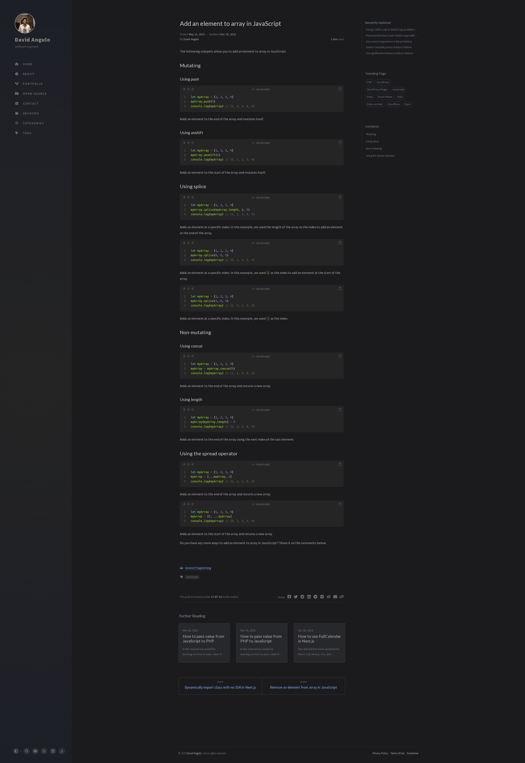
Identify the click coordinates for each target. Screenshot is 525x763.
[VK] (322, 596)
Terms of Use (397, 753)
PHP (369, 82)
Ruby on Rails (375, 104)
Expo (408, 104)
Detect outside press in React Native (389, 47)
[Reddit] (303, 596)
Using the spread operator (380, 155)
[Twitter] (296, 596)
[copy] (340, 89)
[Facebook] (290, 596)
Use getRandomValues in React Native (389, 53)
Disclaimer (412, 753)
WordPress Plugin (377, 89)
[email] (35, 751)
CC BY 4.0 (217, 597)
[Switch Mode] (16, 751)
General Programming (198, 568)
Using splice (372, 141)
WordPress (383, 82)
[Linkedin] (309, 596)
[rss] (44, 751)
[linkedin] (53, 751)
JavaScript (192, 577)
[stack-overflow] (62, 751)
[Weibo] (329, 596)
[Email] (336, 596)
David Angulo (32, 39)
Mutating (371, 134)
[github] (26, 751)
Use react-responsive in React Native (389, 41)
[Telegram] (316, 596)
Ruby (370, 97)
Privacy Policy (380, 753)
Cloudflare (393, 104)
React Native (385, 97)
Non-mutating (374, 148)
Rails (400, 97)
